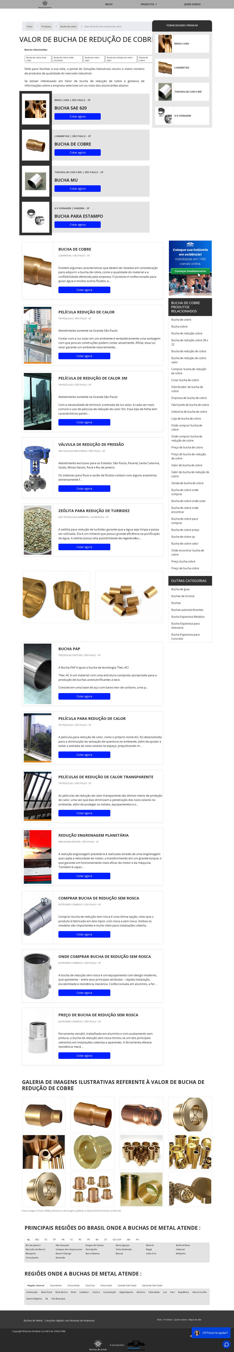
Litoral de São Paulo (152, 1285)
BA (97, 1239)
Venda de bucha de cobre (187, 483)
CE (105, 1239)
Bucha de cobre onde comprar (184, 492)
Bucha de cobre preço (185, 530)
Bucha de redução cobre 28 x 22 (189, 342)
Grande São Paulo (127, 1285)
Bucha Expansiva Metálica (187, 617)
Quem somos (192, 4)
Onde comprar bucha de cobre (186, 427)
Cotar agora (77, 116)
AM (128, 1239)
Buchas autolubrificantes (187, 610)
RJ (28, 1239)
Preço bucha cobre (183, 561)
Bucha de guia (180, 589)
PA (137, 1239)
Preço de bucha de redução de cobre (188, 456)
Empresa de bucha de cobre (189, 398)
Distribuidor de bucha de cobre (187, 389)
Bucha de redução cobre (186, 333)
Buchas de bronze (182, 596)
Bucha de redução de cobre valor (120, 59)
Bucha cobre (179, 326)
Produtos (147, 4)
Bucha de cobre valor (92, 59)
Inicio (109, 4)
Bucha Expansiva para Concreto (185, 637)
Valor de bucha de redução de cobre (190, 474)
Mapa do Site (195, 1319)
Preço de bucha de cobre (187, 447)
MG (37, 1239)
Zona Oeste (73, 1285)
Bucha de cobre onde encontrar (63, 59)
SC (71, 1239)
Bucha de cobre (143, 59)
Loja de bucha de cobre (186, 418)
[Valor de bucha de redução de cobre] (35, 109)
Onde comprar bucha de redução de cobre (186, 438)
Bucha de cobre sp (183, 537)
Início (159, 1319)
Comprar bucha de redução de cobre (188, 371)
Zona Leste (106, 1285)
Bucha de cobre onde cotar (36, 59)
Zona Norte (56, 1285)
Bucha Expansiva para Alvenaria (185, 626)
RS (80, 1239)
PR (63, 1239)
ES (46, 1239)
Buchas (176, 603)
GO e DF (117, 1239)
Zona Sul (90, 1285)
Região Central (35, 1285)
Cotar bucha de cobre (185, 380)
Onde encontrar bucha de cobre (187, 552)
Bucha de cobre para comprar (184, 521)
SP (54, 1239)
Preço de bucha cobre (185, 568)
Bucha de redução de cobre (188, 351)
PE (88, 1239)
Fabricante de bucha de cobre (190, 405)
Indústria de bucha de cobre (189, 412)
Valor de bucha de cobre (186, 465)
